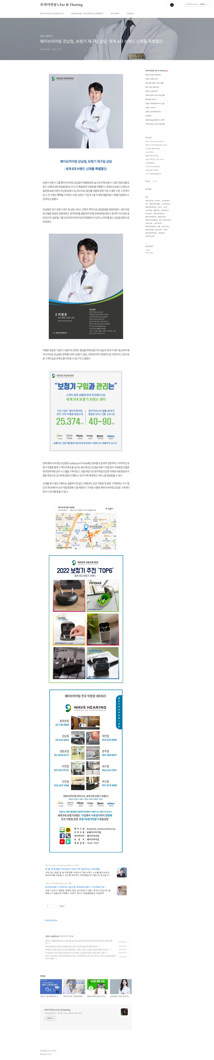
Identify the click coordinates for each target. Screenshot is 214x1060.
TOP (172, 1052)
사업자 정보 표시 (51, 920)
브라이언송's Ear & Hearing (61, 5)
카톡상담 (130, 13)
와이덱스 (157, 201)
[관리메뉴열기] (210, 4)
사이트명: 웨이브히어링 (152, 149)
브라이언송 (148, 210)
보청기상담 (148, 223)
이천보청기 (161, 233)
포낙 (146, 204)
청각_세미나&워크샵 (152, 87)
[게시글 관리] (53, 906)
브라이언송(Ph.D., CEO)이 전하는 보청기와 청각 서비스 (63, 1013)
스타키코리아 (158, 223)
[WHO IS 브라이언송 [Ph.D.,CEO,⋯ (156, 145)
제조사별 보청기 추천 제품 (154, 83)
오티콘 (165, 230)
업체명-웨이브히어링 (151, 156)
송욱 (160, 220)
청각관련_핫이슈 (151, 99)
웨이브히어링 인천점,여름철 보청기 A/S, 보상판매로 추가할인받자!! (71, 946)
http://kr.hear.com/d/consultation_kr (59, 865)
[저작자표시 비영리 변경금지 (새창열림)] (70, 906)
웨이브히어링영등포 (151, 220)
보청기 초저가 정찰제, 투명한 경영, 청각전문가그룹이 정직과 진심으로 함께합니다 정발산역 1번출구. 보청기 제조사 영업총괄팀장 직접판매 (78, 891)
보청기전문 (158, 230)
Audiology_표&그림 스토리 (154, 120)
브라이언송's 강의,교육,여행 (154, 95)
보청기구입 (165, 226)
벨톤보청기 (157, 210)
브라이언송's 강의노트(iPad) (155, 124)
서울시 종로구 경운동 (151, 170)
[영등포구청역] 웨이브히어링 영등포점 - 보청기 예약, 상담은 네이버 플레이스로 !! (77, 949)
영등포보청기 (162, 217)
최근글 (147, 181)
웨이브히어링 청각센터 (153, 75)
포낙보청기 (148, 214)
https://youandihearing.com (56, 883)
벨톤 (159, 226)
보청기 (160, 207)
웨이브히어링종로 (154, 204)
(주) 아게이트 (149, 152)
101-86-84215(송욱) (152, 167)
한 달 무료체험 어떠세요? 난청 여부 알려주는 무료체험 (72, 869)
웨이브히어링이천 (150, 217)
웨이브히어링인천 (150, 226)
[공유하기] (50, 906)
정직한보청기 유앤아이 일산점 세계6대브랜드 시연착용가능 (75, 887)
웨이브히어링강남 (150, 207)
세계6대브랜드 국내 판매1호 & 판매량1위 (87, 13)
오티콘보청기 (166, 201)
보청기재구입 (149, 201)
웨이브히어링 (149, 230)
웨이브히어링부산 (159, 214)
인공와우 (148, 116)
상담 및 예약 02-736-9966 (154, 159)
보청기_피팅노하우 (151, 79)
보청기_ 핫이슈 (150, 108)
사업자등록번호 (150, 163)
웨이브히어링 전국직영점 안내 (52, 13)
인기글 (154, 181)
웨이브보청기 (167, 220)
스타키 (165, 207)
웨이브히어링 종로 (151, 233)
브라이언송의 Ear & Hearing (155, 71)
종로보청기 (165, 210)
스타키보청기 (166, 204)
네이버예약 (115, 13)
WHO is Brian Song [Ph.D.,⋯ (155, 141)
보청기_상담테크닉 (52, 936)
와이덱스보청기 (150, 236)
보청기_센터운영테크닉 (153, 112)
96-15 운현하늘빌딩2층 (153, 174)
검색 (166, 5)
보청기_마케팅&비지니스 (154, 103)
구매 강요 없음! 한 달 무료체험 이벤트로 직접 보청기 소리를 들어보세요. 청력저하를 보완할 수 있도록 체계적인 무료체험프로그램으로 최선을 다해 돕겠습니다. (78, 873)
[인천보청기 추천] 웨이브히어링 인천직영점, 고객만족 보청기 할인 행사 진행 (75, 952)
